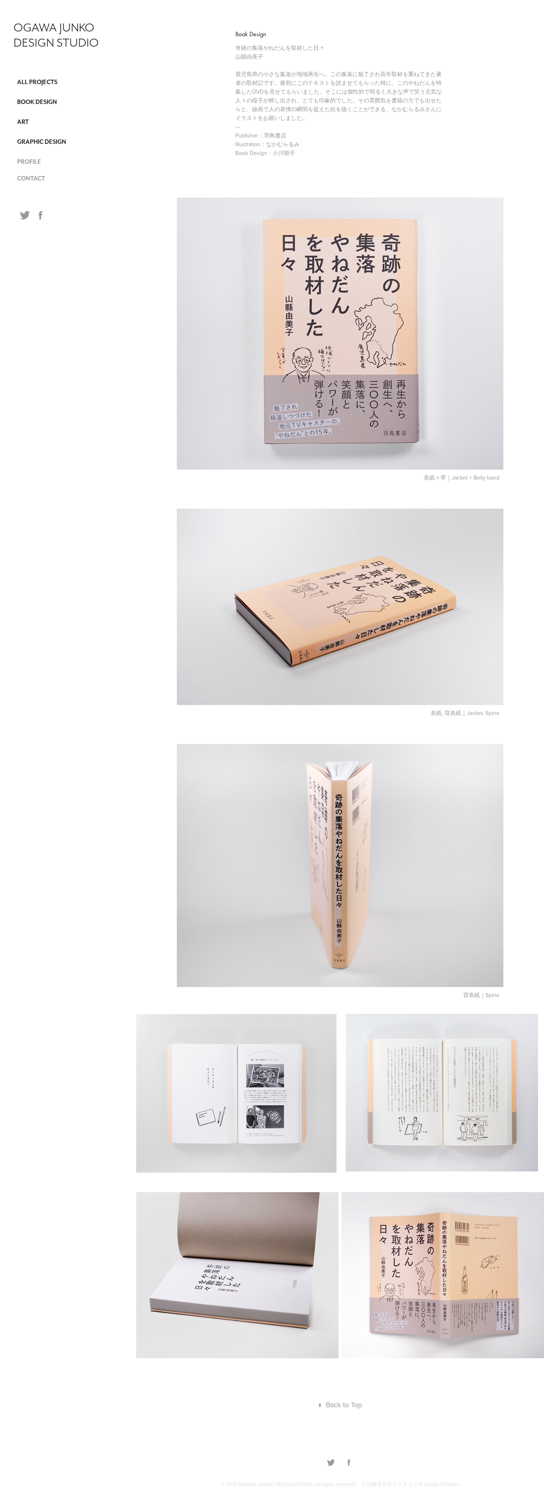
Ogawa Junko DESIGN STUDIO (56, 35)
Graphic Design (41, 142)
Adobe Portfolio (442, 1484)
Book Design (37, 102)
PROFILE (29, 162)
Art (23, 122)
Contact (31, 178)
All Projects (37, 82)
